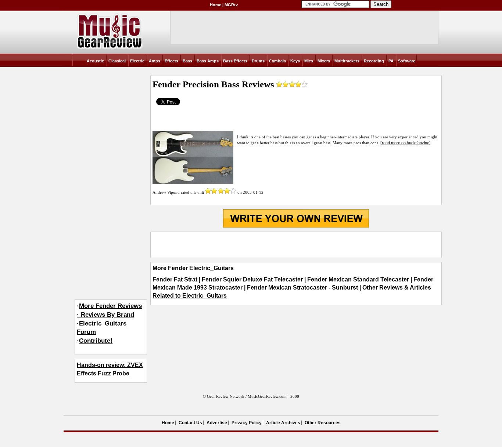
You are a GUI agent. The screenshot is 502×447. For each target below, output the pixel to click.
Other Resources (323, 423)
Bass (187, 61)
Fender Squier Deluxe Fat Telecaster (252, 279)
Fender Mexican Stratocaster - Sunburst (302, 287)
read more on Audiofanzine (405, 143)
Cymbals (277, 61)
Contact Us (190, 423)
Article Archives (283, 423)
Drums (258, 61)
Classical (117, 61)
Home (215, 5)
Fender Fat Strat (175, 279)
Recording (374, 61)
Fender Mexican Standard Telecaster (358, 279)
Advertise (217, 423)
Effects (171, 61)
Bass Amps (208, 61)
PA (391, 61)
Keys (295, 61)
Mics (308, 61)
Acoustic (95, 61)
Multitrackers (346, 61)
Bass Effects (235, 61)
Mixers (324, 61)
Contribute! (95, 340)
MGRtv (231, 5)
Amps (154, 61)
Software (406, 61)
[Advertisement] (296, 245)
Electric (137, 61)
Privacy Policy (247, 423)
